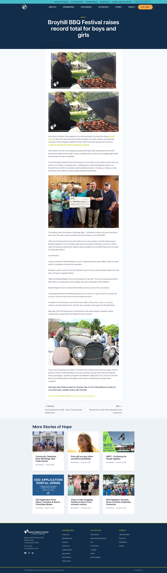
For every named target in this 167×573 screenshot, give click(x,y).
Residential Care (67, 538)
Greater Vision (66, 561)
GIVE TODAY (145, 7)
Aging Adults (66, 553)
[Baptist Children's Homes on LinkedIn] (33, 553)
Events (93, 553)
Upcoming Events (91, 2)
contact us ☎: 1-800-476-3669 (122, 2)
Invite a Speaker (96, 557)
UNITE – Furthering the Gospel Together (116, 457)
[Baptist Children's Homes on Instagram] (29, 553)
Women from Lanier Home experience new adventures (105, 409)
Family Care (65, 546)
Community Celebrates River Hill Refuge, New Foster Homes (46, 458)
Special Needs (66, 557)
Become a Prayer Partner (98, 538)
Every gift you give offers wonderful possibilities (82, 457)
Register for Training (61, 2)
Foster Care (65, 535)
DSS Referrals (104, 2)
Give (92, 542)
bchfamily (50, 40)
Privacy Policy (139, 570)
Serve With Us (95, 535)
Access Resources (77, 2)
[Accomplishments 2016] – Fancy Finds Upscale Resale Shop (63, 409)
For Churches (95, 546)
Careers (121, 546)
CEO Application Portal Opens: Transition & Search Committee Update (48, 502)
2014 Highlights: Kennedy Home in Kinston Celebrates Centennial (118, 502)
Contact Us (122, 538)
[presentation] (48, 441)
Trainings (93, 550)
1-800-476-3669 (124, 535)
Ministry (83, 17)
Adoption (65, 542)
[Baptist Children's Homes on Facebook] (25, 553)
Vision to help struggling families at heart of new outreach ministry (82, 502)
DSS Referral (123, 542)
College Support (67, 550)
